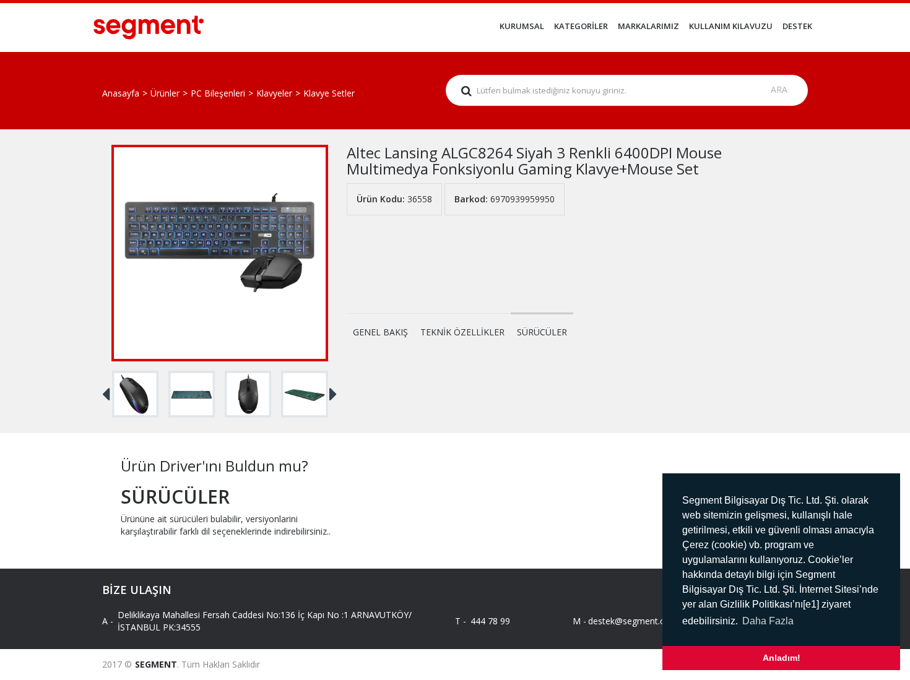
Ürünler (165, 93)
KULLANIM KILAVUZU (731, 26)
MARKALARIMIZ (648, 26)
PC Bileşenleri (218, 93)
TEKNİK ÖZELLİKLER (462, 332)
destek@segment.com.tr (626, 621)
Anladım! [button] (781, 658)
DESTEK (797, 26)
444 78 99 (490, 621)
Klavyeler (274, 93)
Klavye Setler (329, 93)
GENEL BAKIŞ (380, 332)
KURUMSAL (522, 26)
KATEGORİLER (581, 26)
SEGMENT (156, 664)
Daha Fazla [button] (768, 621)
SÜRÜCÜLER (542, 332)
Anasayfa (120, 93)
